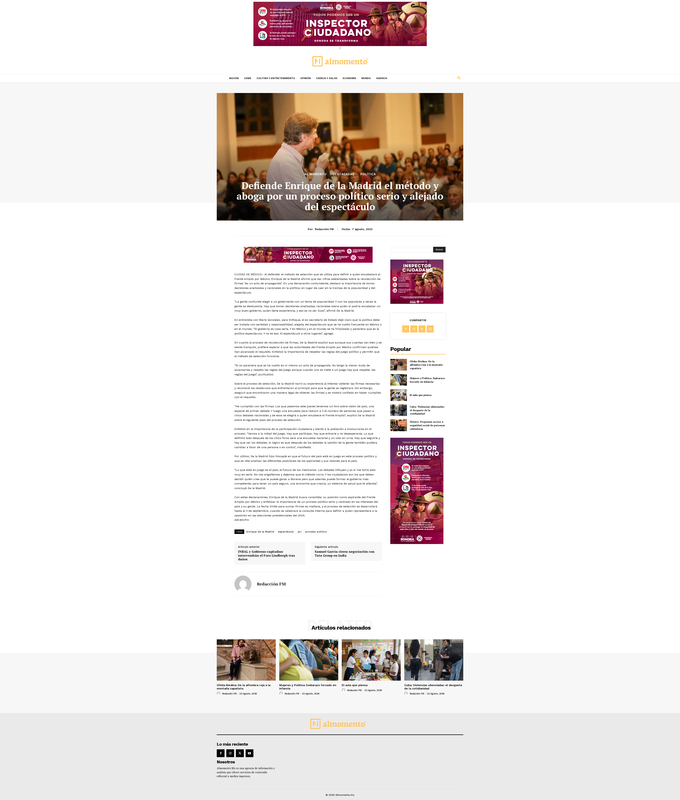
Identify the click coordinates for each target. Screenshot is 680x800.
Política (368, 174)
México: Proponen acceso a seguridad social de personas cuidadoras (427, 425)
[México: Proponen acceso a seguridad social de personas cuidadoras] (398, 425)
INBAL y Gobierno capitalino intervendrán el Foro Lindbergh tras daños (266, 555)
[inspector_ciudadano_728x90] (308, 261)
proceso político (316, 531)
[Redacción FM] (242, 584)
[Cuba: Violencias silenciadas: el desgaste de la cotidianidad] (398, 410)
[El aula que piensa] (398, 395)
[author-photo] (219, 693)
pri (300, 531)
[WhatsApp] (430, 329)
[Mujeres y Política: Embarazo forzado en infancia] (398, 380)
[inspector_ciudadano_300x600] (416, 543)
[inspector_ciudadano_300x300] (416, 302)
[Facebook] (405, 329)
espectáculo (286, 531)
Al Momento (315, 174)
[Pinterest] (422, 329)
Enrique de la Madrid (260, 531)
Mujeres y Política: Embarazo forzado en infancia (427, 379)
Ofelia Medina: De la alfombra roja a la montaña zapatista (426, 365)
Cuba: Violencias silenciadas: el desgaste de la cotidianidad (427, 410)
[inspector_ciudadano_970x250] (340, 24)
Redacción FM (324, 229)
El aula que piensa (420, 395)
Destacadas (343, 174)
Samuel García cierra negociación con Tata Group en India (344, 553)
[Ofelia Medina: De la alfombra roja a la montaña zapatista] (398, 364)
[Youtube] (249, 753)
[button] (435, 78)
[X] (413, 329)
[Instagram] (230, 753)
